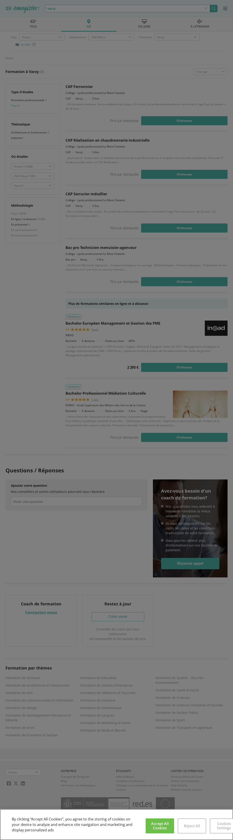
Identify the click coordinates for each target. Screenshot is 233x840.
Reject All (192, 825)
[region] (116, 824)
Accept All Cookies (160, 825)
